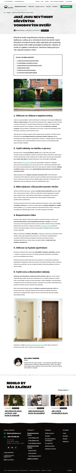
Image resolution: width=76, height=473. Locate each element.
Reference (31, 6)
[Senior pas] (9, 459)
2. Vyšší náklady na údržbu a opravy (27, 63)
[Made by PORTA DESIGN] (69, 470)
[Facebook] (8, 447)
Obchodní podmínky (23, 470)
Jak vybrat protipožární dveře (60, 412)
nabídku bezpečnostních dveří (34, 345)
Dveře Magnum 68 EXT (34, 443)
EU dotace (49, 470)
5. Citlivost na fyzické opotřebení (26, 70)
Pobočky (48, 6)
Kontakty (55, 6)
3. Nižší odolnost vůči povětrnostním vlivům (29, 65)
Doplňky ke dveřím (32, 458)
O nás (64, 433)
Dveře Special (32, 453)
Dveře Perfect (32, 450)
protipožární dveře (45, 226)
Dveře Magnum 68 (33, 440)
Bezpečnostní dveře (20, 6)
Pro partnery (49, 443)
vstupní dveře (26, 162)
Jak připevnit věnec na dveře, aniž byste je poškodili (13, 413)
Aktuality (65, 436)
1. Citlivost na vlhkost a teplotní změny (28, 60)
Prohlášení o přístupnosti (34, 470)
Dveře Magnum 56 (33, 437)
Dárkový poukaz (49, 446)
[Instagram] (15, 447)
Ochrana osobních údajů (13, 470)
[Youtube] (12, 447)
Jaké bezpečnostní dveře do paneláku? (36, 412)
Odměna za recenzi (50, 448)
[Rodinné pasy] (9, 456)
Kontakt (65, 438)
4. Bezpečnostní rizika (23, 68)
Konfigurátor (66, 6)
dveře (23, 207)
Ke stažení (43, 470)
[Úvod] (4, 12)
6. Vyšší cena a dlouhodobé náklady (27, 72)
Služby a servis (40, 6)
